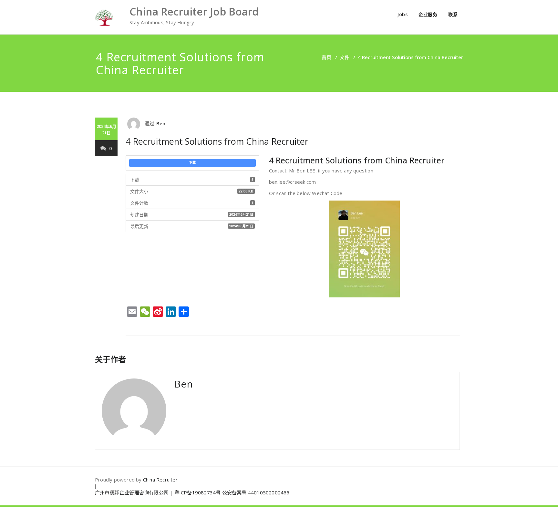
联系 (453, 14)
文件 (344, 57)
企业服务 (427, 14)
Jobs (402, 14)
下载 (192, 163)
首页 (326, 57)
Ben (161, 123)
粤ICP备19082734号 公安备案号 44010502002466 (232, 492)
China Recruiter (160, 479)
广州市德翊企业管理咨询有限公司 (132, 492)
